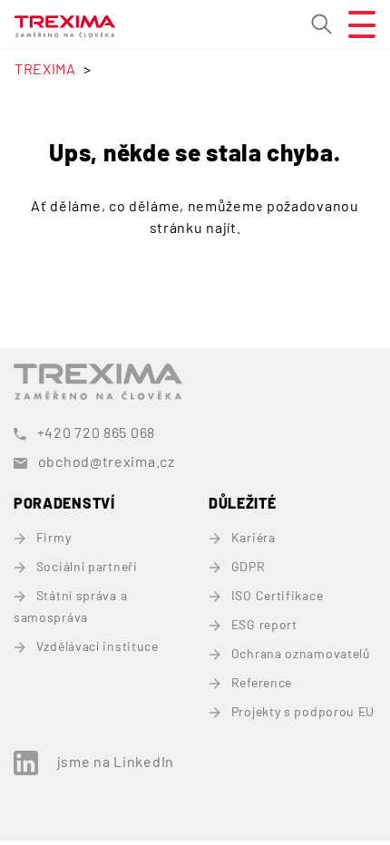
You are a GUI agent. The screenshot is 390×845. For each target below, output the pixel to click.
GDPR (248, 566)
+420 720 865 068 (96, 432)
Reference (261, 682)
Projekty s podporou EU (303, 711)
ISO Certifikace (277, 595)
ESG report (264, 624)
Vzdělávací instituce (97, 646)
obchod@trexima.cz (106, 461)
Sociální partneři (87, 566)
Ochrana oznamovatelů (301, 653)
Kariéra (253, 537)
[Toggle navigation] (354, 24)
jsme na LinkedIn (115, 761)
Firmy (53, 537)
